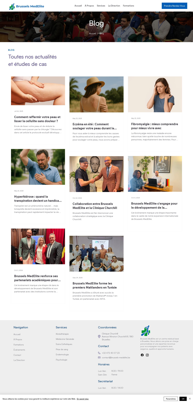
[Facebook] (142, 355)
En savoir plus (82, 398)
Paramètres (171, 398)
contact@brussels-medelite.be (116, 357)
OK (183, 398)
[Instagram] (147, 355)
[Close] (189, 399)
